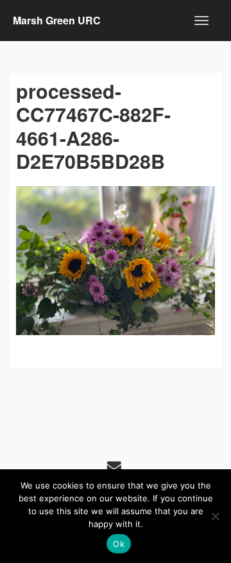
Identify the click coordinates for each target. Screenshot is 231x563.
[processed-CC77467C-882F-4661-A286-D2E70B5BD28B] (115, 261)
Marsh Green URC (57, 20)
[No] (215, 516)
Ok (118, 544)
